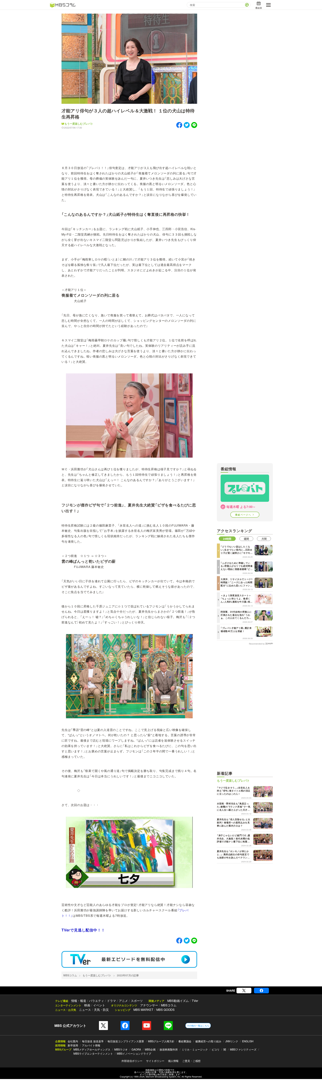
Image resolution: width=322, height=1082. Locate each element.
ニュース (85, 1009)
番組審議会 (184, 1041)
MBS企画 (150, 1049)
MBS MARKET (143, 1009)
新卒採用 (73, 1045)
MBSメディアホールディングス (91, 1049)
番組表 (258, 7)
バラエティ (96, 1001)
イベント (99, 1005)
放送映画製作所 (169, 1049)
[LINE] (168, 1025)
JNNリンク (231, 1041)
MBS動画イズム (178, 1001)
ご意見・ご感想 (191, 1061)
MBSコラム (70, 975)
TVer (195, 1001)
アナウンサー (149, 1005)
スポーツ (137, 1001)
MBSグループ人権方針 (161, 1041)
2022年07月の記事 (128, 975)
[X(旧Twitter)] (243, 990)
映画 (87, 1005)
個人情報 (173, 1061)
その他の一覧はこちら (198, 1025)
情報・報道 (78, 1001)
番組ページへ (243, 514)
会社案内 (73, 1041)
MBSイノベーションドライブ (134, 1053)
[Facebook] (261, 990)
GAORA (136, 1049)
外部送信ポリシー (131, 1061)
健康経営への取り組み (208, 1041)
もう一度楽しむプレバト (78, 123)
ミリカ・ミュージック (195, 1049)
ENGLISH (247, 1041)
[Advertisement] (129, 144)
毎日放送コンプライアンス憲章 (126, 1041)
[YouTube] (146, 1025)
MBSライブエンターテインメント (93, 1053)
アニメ (123, 1001)
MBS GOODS (165, 1009)
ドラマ (111, 1001)
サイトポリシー (155, 1061)
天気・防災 (101, 1009)
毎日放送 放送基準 (93, 1041)
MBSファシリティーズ (243, 1049)
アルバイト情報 (91, 1045)
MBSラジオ (121, 1049)
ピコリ (216, 1049)
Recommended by (257, 643)
